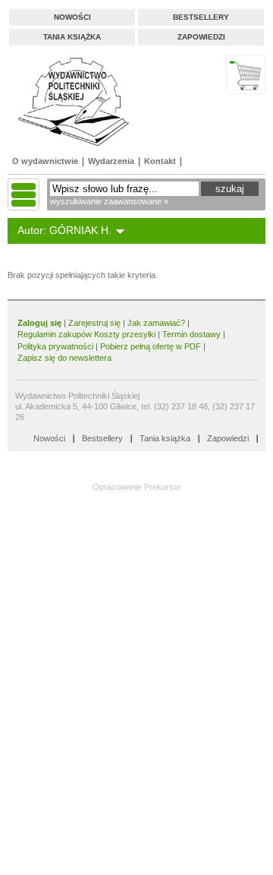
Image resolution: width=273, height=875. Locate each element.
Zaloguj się (39, 322)
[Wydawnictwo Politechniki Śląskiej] (69, 101)
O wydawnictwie (45, 161)
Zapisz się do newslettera (64, 357)
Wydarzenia (111, 161)
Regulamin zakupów (54, 334)
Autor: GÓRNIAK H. (64, 230)
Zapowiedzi (201, 37)
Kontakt (160, 161)
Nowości (72, 17)
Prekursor (162, 486)
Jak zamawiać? (156, 322)
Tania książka (72, 37)
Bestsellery (201, 17)
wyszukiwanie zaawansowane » (109, 201)
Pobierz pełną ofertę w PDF (150, 346)
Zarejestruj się (94, 322)
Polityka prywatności (55, 346)
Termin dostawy (191, 334)
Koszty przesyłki (126, 334)
